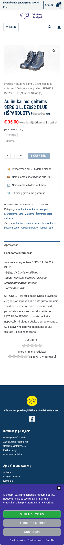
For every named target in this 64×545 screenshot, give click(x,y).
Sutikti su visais (32, 514)
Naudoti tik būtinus (32, 523)
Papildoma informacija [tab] (18, 253)
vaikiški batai (47, 227)
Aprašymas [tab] (11, 245)
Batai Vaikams (24, 83)
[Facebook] (32, 419)
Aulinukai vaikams (28, 209)
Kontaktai (50, 540)
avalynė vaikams (47, 223)
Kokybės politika (11, 476)
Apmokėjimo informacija (15, 441)
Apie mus (8, 472)
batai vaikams (12, 227)
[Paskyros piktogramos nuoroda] (59, 27)
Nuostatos (32, 532)
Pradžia (8, 83)
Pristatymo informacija (15, 437)
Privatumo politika (18, 540)
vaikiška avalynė (30, 227)
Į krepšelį (39, 155)
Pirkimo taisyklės (11, 450)
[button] (59, 488)
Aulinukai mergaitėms (25, 223)
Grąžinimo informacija (14, 446)
